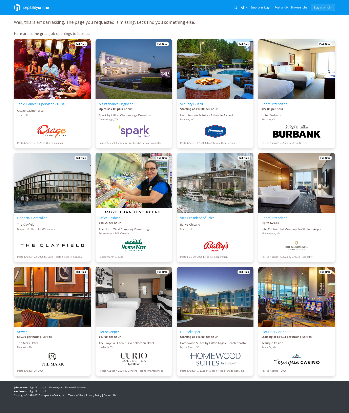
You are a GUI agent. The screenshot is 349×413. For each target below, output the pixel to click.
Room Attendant (274, 104)
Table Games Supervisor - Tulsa (41, 104)
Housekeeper (109, 332)
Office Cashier (109, 218)
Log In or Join (323, 7)
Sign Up (33, 387)
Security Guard (191, 104)
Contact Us (110, 395)
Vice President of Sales (197, 218)
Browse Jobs (299, 7)
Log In (43, 387)
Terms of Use (75, 395)
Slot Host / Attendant (278, 332)
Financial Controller (32, 218)
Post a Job (281, 7)
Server (22, 332)
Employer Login (261, 7)
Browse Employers (75, 387)
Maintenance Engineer (116, 104)
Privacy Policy (93, 395)
